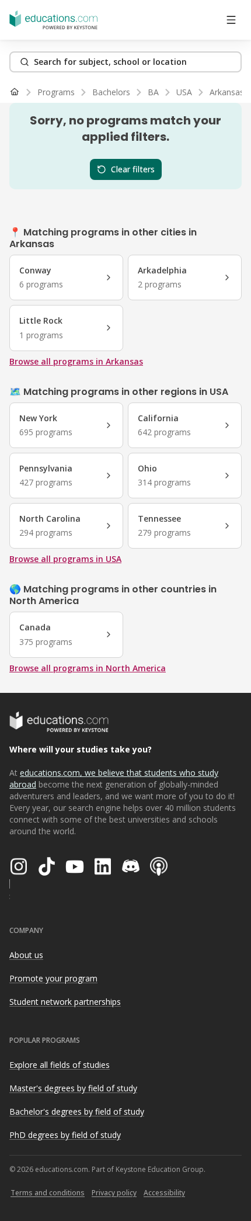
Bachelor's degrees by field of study (76, 1111)
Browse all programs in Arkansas (76, 361)
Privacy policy (114, 1193)
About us (26, 954)
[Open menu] (231, 19)
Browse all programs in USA (65, 558)
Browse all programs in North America (87, 668)
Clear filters (133, 169)
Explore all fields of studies (59, 1064)
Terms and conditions (48, 1193)
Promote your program (53, 978)
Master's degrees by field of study (73, 1088)
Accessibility (164, 1193)
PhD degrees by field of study (65, 1134)
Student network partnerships (65, 1001)
